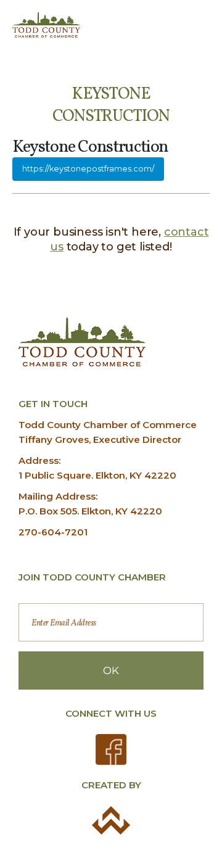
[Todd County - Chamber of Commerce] (46, 25)
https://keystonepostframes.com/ (88, 168)
